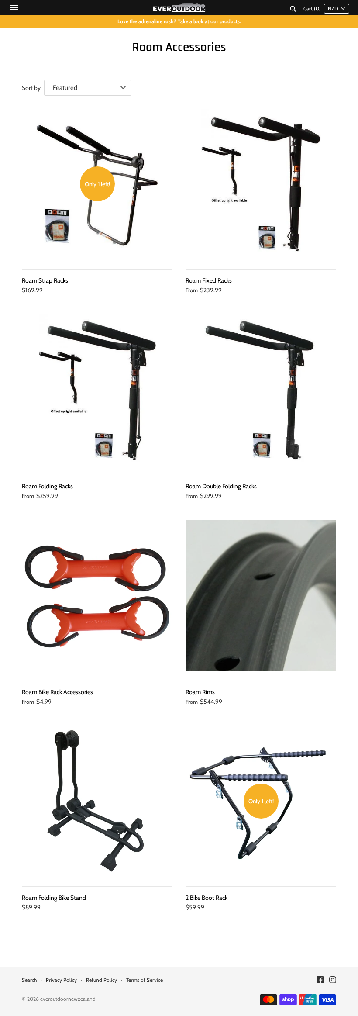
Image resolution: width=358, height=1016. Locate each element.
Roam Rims (200, 692)
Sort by (31, 88)
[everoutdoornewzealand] (179, 7)
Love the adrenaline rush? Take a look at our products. (179, 21)
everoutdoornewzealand (68, 999)
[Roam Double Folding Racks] (261, 389)
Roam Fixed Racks (209, 280)
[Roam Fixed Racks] (261, 184)
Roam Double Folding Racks (221, 486)
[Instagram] (332, 980)
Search (29, 980)
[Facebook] (320, 980)
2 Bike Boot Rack (206, 898)
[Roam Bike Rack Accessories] (97, 595)
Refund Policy (101, 980)
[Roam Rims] (261, 595)
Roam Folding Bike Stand (54, 898)
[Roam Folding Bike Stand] (97, 801)
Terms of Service (144, 980)
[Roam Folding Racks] (97, 389)
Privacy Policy (61, 980)
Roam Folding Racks (47, 486)
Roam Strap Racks (45, 280)
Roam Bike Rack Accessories (57, 692)
